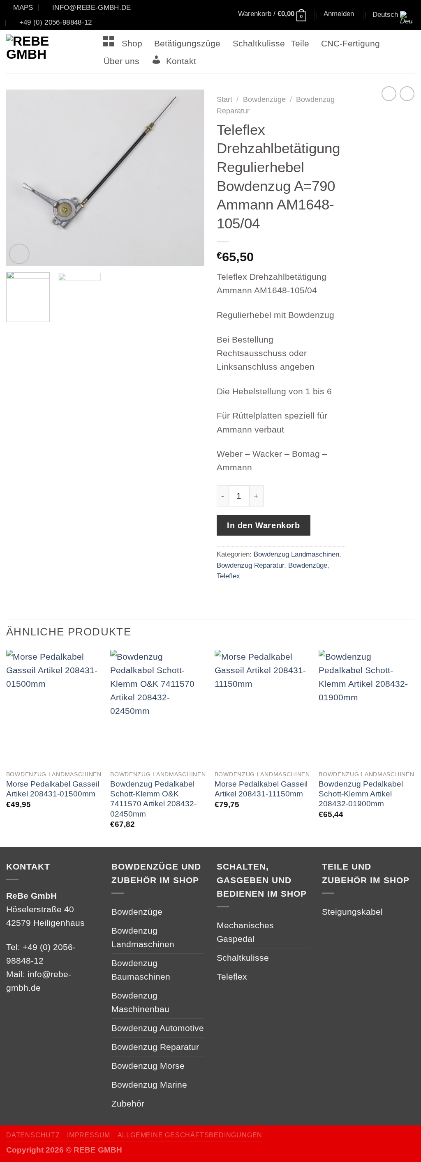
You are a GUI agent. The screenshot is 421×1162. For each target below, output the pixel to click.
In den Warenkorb (263, 525)
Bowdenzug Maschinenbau (140, 1002)
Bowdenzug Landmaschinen (296, 554)
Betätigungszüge (187, 43)
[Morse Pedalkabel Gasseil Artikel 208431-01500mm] (54, 707)
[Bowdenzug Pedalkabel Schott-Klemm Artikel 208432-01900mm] (367, 707)
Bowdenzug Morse (148, 1065)
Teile (300, 43)
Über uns (121, 61)
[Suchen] (210, 15)
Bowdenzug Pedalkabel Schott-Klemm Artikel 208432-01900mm (361, 794)
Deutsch (385, 14)
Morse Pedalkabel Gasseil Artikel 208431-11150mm (261, 789)
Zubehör (127, 1103)
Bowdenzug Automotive (157, 1028)
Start (224, 99)
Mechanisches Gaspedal (245, 931)
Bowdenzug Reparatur (250, 565)
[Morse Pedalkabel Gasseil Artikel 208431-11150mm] (263, 707)
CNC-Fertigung (350, 43)
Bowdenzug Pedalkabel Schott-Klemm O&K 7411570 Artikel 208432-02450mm (153, 799)
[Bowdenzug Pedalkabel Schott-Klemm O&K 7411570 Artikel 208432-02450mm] (158, 707)
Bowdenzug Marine (149, 1084)
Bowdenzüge (264, 99)
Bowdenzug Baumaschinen (140, 969)
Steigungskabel (352, 911)
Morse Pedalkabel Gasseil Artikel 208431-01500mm (52, 789)
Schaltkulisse (259, 43)
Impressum (88, 1135)
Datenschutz (33, 1135)
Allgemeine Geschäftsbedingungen (190, 1135)
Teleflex (228, 576)
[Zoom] (19, 254)
